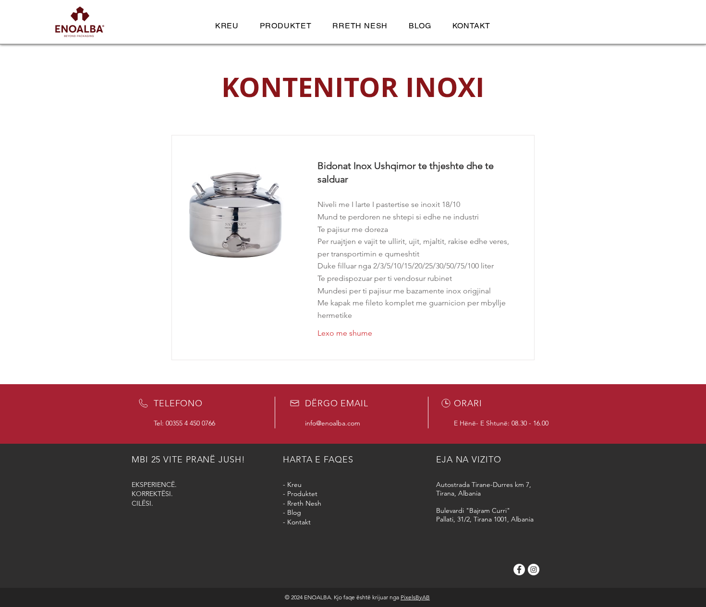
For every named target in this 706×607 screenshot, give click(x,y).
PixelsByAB (415, 597)
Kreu (294, 484)
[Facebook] (519, 569)
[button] (285, 25)
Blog (294, 512)
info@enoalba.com (332, 423)
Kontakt (299, 522)
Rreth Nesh (304, 503)
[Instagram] (533, 569)
